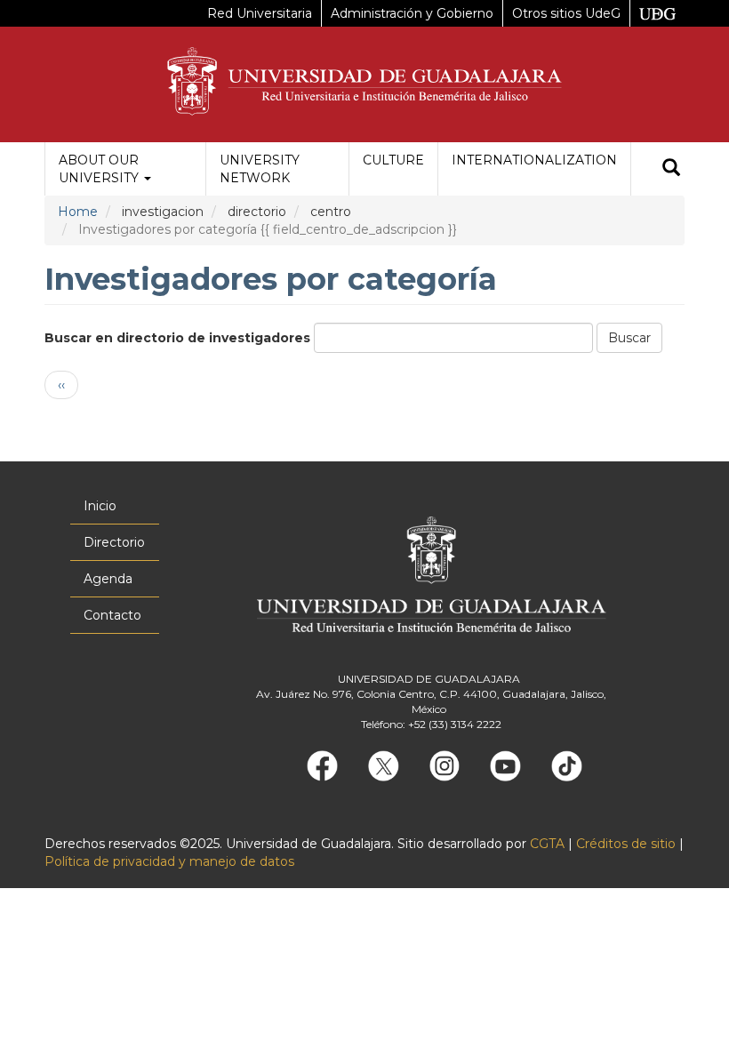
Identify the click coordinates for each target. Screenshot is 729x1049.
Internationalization (534, 160)
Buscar (629, 338)
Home (78, 212)
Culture (393, 160)
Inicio (100, 506)
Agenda (108, 579)
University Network (260, 169)
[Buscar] (671, 169)
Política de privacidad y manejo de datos (169, 861)
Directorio (114, 542)
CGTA (547, 844)
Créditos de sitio (626, 844)
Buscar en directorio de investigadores (177, 338)
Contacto (112, 615)
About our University (100, 169)
